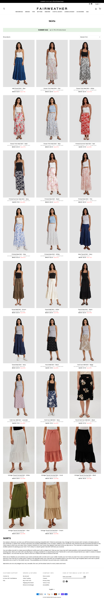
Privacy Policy (46, 580)
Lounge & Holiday (69, 11)
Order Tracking (27, 578)
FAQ (4, 580)
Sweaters (47, 11)
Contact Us (6, 576)
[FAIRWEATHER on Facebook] (67, 581)
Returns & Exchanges (28, 585)
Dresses (27, 11)
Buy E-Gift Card (27, 580)
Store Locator (46, 576)
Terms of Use (46, 582)
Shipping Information (28, 582)
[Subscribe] (85, 577)
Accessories (80, 11)
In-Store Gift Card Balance (10, 578)
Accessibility (46, 585)
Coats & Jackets (57, 11)
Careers (45, 578)
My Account (26, 576)
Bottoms (39, 11)
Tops (33, 11)
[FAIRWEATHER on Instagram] (64, 581)
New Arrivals (19, 11)
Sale (87, 11)
